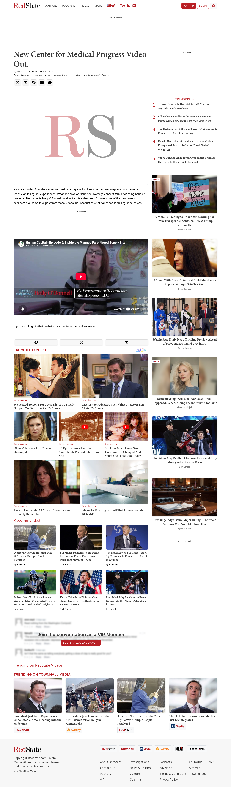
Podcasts (68, 5)
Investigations (139, 762)
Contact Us (107, 768)
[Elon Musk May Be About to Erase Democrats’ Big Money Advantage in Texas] (127, 582)
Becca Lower (185, 348)
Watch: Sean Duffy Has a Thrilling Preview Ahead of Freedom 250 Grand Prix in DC (185, 341)
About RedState (110, 762)
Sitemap (195, 768)
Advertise (166, 768)
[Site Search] (213, 6)
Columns (136, 779)
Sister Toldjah (184, 407)
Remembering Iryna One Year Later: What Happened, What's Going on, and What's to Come (184, 400)
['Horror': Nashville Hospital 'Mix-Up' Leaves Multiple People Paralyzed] (35, 537)
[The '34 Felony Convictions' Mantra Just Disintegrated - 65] (193, 695)
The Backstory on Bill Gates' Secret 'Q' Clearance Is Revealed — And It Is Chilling (126, 556)
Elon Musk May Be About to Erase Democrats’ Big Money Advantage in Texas (126, 600)
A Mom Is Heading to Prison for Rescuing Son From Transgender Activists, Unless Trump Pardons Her (185, 221)
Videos (84, 5)
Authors (51, 5)
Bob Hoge (19, 609)
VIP (102, 779)
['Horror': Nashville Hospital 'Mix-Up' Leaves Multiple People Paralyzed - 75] (141, 695)
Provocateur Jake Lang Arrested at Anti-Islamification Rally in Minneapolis (88, 720)
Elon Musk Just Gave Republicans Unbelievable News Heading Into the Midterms (37, 720)
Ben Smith (111, 609)
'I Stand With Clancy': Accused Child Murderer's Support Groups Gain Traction (185, 282)
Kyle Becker (20, 564)
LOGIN (203, 5)
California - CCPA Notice (203, 762)
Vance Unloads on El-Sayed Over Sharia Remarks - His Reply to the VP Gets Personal (79, 600)
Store (98, 5)
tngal (19, 71)
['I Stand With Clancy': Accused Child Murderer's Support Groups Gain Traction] (184, 257)
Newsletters (197, 774)
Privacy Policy (169, 779)
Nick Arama (66, 564)
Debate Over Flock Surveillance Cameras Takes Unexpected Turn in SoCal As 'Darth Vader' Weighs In (34, 600)
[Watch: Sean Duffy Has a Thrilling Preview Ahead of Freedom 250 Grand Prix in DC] (184, 316)
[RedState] (27, 6)
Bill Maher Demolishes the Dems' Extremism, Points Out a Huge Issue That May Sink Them (79, 556)
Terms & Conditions (173, 774)
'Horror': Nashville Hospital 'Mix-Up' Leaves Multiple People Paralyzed (33, 556)
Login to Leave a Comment (81, 642)
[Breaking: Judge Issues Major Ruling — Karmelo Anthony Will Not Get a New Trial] (184, 497)
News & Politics (140, 768)
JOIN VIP (189, 5)
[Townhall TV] (128, 6)
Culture (135, 774)
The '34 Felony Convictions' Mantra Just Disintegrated (192, 718)
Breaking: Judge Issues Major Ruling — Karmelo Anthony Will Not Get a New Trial (184, 522)
